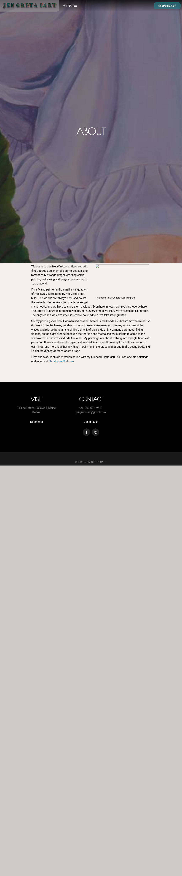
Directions (36, 421)
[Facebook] (86, 432)
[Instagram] (95, 432)
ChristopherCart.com (61, 361)
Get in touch (91, 421)
